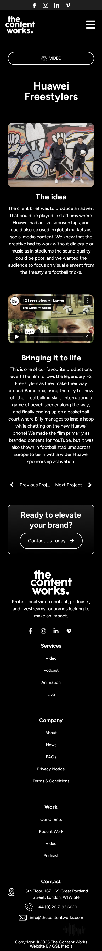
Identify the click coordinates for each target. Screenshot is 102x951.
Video (55, 58)
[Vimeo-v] (68, 5)
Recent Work (51, 831)
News (51, 744)
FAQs (51, 756)
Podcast (51, 670)
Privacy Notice (51, 768)
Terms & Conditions (51, 781)
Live (51, 694)
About (51, 732)
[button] (90, 24)
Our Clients (51, 819)
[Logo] (34, 5)
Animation (51, 682)
